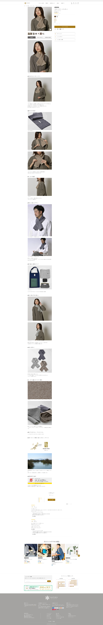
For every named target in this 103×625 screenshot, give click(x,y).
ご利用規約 (69, 614)
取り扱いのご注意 (47, 37)
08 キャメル (29, 561)
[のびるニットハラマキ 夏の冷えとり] (44, 550)
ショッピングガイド (49, 613)
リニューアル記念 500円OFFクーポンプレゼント (51, 0)
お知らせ (58, 3)
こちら (34, 605)
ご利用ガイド (62, 3)
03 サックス (27, 561)
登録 (49, 581)
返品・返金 (57, 613)
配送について (57, 614)
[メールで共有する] (63, 29)
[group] (31, 556)
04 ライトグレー (24, 561)
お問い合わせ (48, 615)
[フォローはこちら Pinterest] (54, 621)
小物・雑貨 (27, 5)
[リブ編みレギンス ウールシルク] (30, 550)
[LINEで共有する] (57, 29)
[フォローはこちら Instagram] (49, 621)
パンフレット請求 (49, 618)
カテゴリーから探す (41, 3)
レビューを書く (51, 499)
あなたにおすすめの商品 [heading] (51, 541)
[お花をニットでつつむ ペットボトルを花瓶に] (72, 550)
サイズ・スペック (39, 37)
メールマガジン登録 (58, 618)
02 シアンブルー (38, 561)
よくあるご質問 (49, 614)
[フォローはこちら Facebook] (52, 621)
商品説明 (31, 37)
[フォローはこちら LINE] (51, 621)
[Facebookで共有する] (59, 29)
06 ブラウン (28, 561)
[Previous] (24, 556)
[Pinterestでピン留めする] (60, 29)
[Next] (79, 556)
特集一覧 (47, 3)
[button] (56, 13)
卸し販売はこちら (58, 615)
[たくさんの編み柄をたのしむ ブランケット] (58, 552)
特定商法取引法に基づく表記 (72, 615)
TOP (24, 5)
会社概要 (69, 613)
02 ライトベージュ (26, 561)
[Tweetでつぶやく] (61, 29)
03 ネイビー (40, 561)
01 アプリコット (25, 561)
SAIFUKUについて (52, 3)
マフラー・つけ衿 (32, 5)
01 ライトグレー (39, 561)
